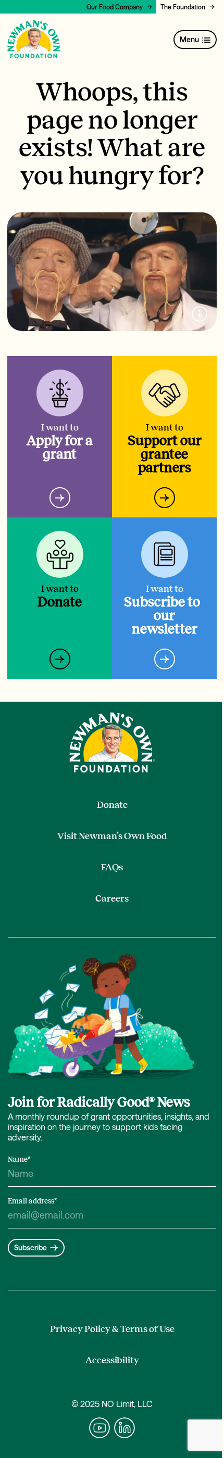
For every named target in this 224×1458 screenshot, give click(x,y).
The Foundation (182, 6)
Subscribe (30, 1247)
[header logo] (34, 39)
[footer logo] (112, 742)
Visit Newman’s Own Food (112, 836)
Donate (112, 805)
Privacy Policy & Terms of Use (112, 1329)
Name (19, 1159)
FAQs (112, 867)
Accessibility (112, 1360)
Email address (32, 1201)
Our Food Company (114, 6)
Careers (112, 898)
